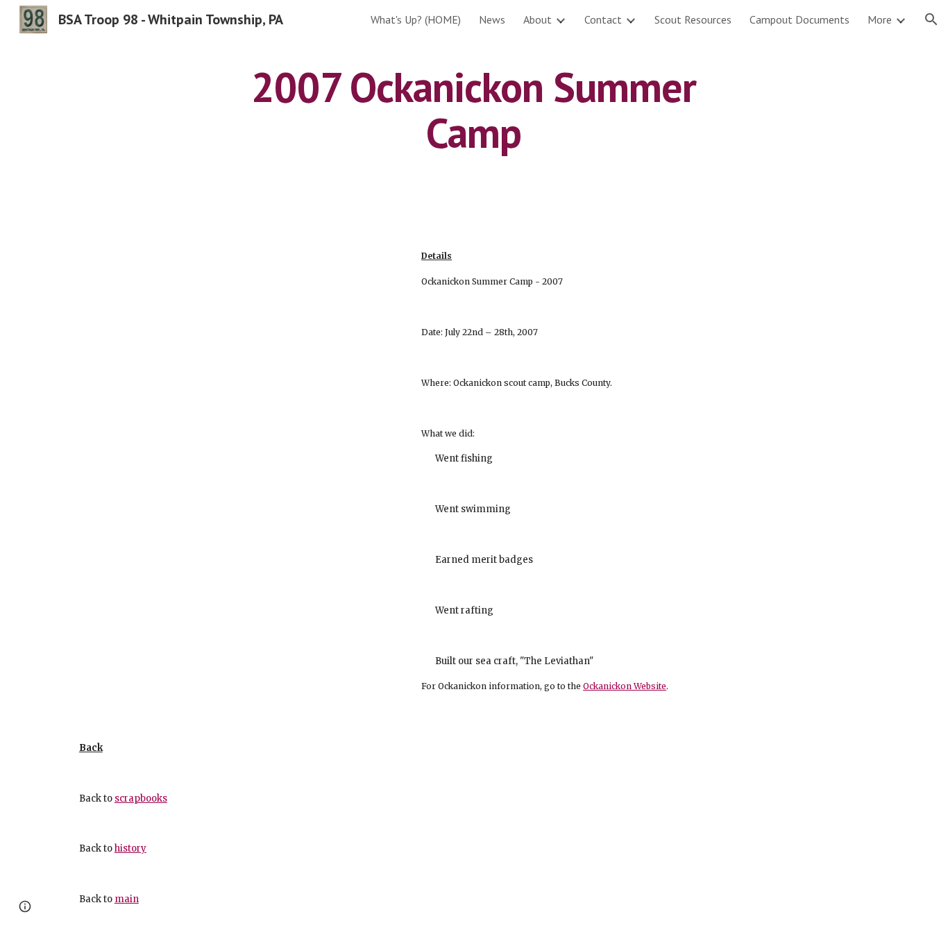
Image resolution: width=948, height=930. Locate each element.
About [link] (537, 19)
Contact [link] (603, 19)
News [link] (492, 19)
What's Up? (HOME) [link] (416, 19)
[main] (474, 109)
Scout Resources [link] (692, 19)
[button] (931, 19)
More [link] (879, 19)
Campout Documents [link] (799, 19)
